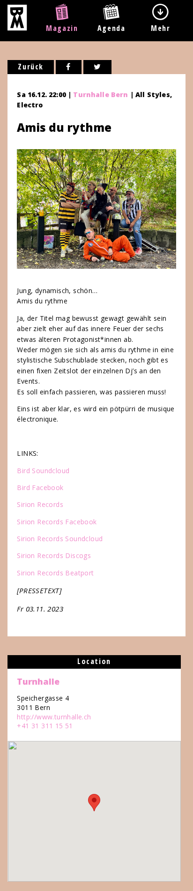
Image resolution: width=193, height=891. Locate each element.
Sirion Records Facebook (56, 521)
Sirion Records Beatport (55, 572)
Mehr (160, 28)
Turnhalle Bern (100, 94)
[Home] (17, 28)
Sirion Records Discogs (54, 555)
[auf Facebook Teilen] (69, 67)
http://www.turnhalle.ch (54, 716)
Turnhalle (38, 681)
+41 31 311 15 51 (45, 725)
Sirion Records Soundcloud (60, 538)
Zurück (31, 66)
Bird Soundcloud (43, 470)
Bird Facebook (40, 487)
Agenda (111, 28)
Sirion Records (40, 504)
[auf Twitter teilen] (97, 67)
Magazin (62, 28)
